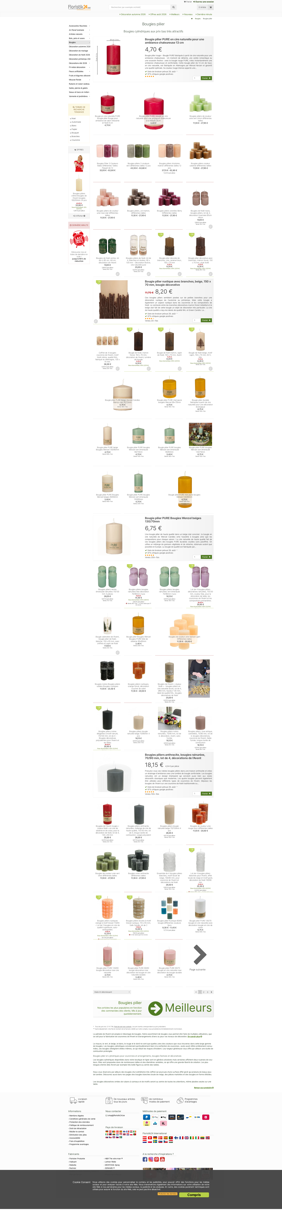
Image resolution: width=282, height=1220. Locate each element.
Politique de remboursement (81, 1125)
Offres (80, 150)
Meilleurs (175, 14)
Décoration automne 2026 (133, 14)
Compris (194, 1195)
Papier (74, 129)
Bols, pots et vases (77, 38)
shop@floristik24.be (116, 1115)
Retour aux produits (203, 1088)
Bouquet (75, 133)
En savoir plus (194, 1036)
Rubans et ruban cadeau (79, 84)
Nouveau (188, 14)
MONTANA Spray (112, 1165)
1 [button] (199, 992)
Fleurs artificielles (76, 71)
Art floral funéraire (76, 30)
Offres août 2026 (158, 14)
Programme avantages (79, 1144)
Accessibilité (74, 1138)
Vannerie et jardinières (78, 96)
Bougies (198, 18)
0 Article (202, 7)
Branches (75, 136)
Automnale (76, 122)
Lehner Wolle (110, 1162)
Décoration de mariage (78, 51)
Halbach (73, 1162)
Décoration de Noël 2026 (79, 55)
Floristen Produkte (77, 1158)
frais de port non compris (122, 1026)
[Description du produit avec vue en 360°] (211, 226)
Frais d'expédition (76, 1141)
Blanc (73, 125)
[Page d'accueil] (192, 18)
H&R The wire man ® (114, 1158)
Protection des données (79, 1122)
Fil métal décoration (77, 67)
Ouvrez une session (204, 2)
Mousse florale (75, 80)
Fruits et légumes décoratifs (79, 76)
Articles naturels (75, 34)
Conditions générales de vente (82, 1119)
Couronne (75, 140)
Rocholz (72, 1168)
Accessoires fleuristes (78, 26)
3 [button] (207, 992)
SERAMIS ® (110, 1168)
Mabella (72, 1165)
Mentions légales (76, 1116)
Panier (189, 2)
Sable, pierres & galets (78, 88)
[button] (211, 992)
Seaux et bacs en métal (79, 92)
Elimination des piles (78, 1135)
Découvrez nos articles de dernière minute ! (79, 256)
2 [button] (203, 992)
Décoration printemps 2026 (79, 59)
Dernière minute (204, 14)
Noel (73, 118)
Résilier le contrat (76, 1132)
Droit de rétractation (77, 1128)
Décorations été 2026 (78, 63)
